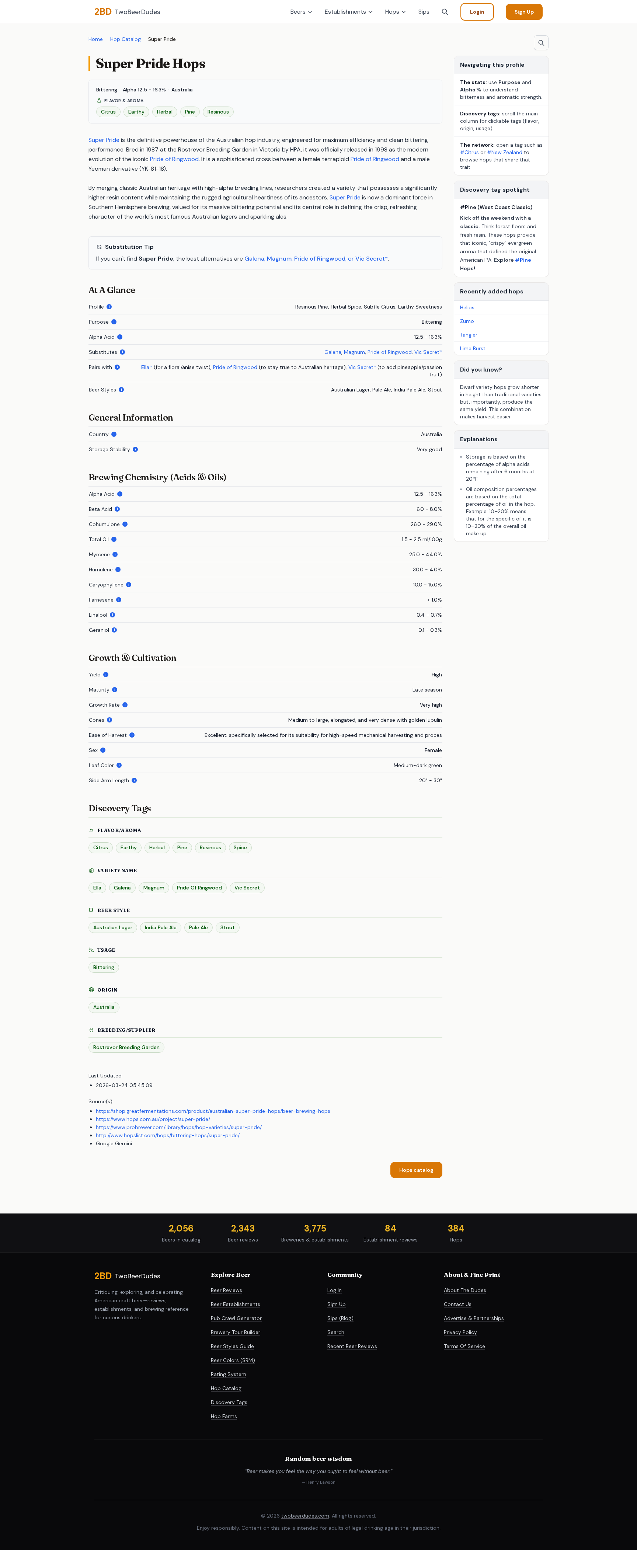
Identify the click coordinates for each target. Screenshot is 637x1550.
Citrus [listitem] (108, 111)
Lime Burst (472, 348)
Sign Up (524, 11)
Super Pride (103, 140)
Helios (467, 307)
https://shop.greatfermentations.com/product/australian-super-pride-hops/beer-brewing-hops (213, 1111)
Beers (298, 11)
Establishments (345, 11)
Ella (146, 367)
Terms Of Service (464, 1346)
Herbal (157, 847)
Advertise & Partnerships (474, 1318)
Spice (240, 847)
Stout (227, 927)
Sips (423, 11)
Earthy (129, 847)
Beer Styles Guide (232, 1346)
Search (335, 1332)
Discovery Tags (229, 1402)
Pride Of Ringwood (199, 887)
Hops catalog (416, 1170)
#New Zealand (505, 152)
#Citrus (469, 152)
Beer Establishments (235, 1304)
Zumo (467, 321)
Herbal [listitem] (165, 111)
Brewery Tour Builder (235, 1332)
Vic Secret (371, 258)
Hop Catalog (125, 39)
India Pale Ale (161, 927)
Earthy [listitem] (136, 111)
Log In (334, 1290)
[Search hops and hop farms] (541, 42)
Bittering (103, 967)
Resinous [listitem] (218, 111)
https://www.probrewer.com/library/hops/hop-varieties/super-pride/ (179, 1127)
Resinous (210, 847)
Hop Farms (224, 1416)
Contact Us (457, 1304)
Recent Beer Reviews (352, 1346)
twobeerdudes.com (305, 1515)
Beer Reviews (226, 1290)
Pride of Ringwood (174, 159)
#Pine (523, 260)
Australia (104, 1007)
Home (95, 39)
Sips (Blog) (340, 1318)
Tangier (468, 334)
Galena (254, 258)
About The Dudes (465, 1290)
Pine (182, 847)
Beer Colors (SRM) (233, 1360)
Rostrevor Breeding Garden (126, 1047)
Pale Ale (198, 927)
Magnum (279, 258)
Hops (392, 11)
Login (477, 11)
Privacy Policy (460, 1332)
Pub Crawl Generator (236, 1318)
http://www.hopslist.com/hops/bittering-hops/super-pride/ (168, 1135)
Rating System (228, 1374)
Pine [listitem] (190, 111)
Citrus (100, 847)
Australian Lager (112, 927)
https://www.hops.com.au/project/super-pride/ (153, 1119)
